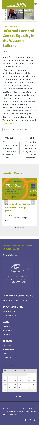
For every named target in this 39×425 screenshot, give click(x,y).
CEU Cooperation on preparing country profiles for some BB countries (9, 148)
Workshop (9, 220)
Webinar (13, 27)
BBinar (5, 27)
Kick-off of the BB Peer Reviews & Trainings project (17, 207)
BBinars (10, 123)
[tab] (15, 227)
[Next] (33, 202)
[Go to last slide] (6, 202)
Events (5, 353)
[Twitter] (25, 420)
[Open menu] (36, 4)
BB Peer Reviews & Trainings (16, 217)
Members (6, 334)
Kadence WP (11, 414)
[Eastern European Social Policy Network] (18, 4)
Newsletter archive (11, 315)
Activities (6, 345)
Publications (8, 349)
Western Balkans (20, 129)
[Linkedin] (30, 420)
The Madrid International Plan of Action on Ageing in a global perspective (30, 148)
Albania (7, 129)
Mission (6, 326)
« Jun (18, 396)
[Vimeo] (35, 420)
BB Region (7, 330)
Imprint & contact (10, 311)
